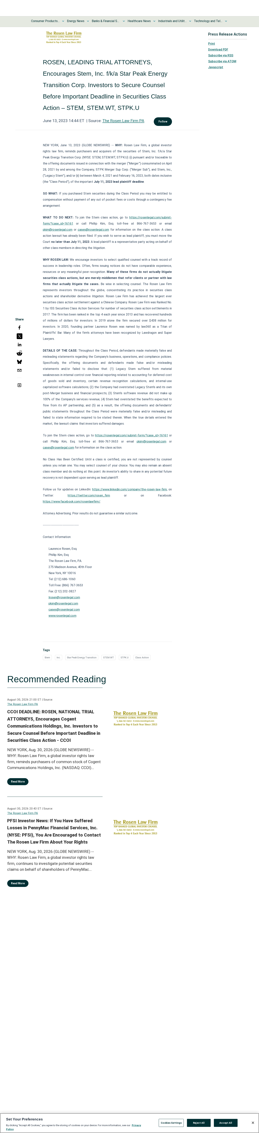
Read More (18, 781)
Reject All (199, 1122)
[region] (129, 1123)
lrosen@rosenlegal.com (64, 597)
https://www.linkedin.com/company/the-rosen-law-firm (129, 489)
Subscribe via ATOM (222, 61)
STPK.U (125, 657)
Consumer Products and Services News (45, 21)
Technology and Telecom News (208, 21)
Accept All (225, 1122)
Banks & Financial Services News (106, 21)
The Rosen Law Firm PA (123, 120)
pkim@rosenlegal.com (57, 229)
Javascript (215, 67)
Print (211, 43)
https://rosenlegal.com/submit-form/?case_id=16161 (131, 435)
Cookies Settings (171, 1122)
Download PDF (218, 49)
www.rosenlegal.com (62, 615)
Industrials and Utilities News (172, 21)
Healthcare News (139, 21)
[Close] (253, 1123)
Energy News (75, 21)
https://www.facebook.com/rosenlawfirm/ (71, 501)
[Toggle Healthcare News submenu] (154, 21)
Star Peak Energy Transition (82, 657)
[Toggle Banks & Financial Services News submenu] (124, 21)
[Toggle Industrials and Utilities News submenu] (190, 21)
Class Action (142, 657)
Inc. (58, 657)
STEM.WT (108, 657)
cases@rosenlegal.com (93, 229)
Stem (47, 657)
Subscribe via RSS (220, 55)
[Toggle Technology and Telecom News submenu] (226, 21)
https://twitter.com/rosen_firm (89, 495)
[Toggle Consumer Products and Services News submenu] (63, 21)
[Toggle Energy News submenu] (88, 21)
